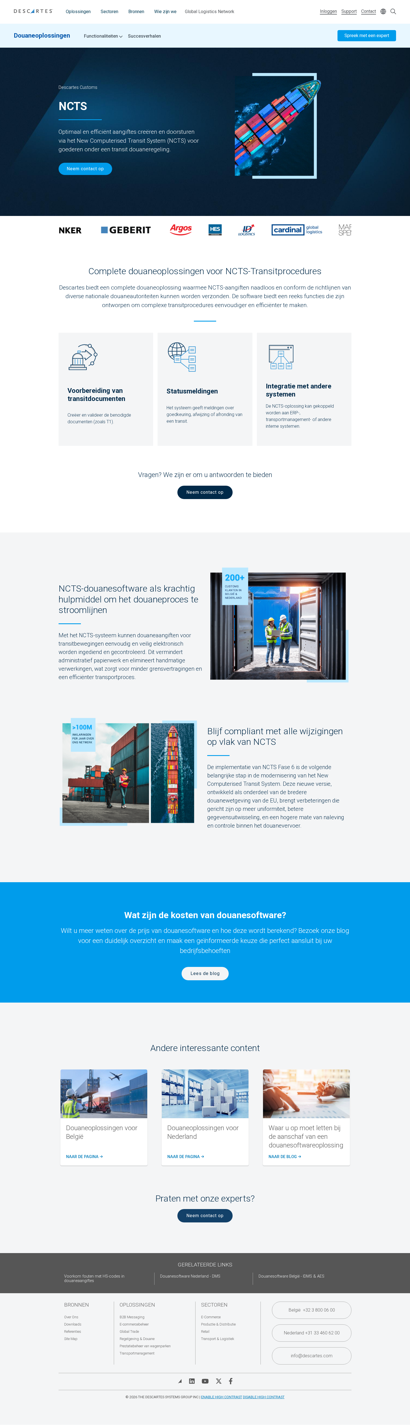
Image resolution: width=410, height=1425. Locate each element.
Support (349, 11)
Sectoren (109, 11)
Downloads (72, 1324)
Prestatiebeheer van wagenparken (145, 1346)
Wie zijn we (165, 11)
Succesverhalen (144, 36)
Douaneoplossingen (42, 35)
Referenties (72, 1331)
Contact (368, 11)
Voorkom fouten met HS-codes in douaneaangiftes (94, 1278)
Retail (205, 1331)
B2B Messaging (132, 1317)
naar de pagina (83, 1157)
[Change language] (383, 12)
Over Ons (71, 1317)
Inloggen (328, 11)
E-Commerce (211, 1317)
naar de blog (284, 1157)
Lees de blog (205, 973)
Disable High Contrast (263, 1397)
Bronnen (136, 11)
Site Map (71, 1339)
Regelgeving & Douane (137, 1339)
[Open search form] (393, 12)
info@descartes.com (311, 1355)
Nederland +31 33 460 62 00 (312, 1333)
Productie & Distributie (218, 1324)
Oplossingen (78, 11)
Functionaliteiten (101, 36)
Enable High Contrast (221, 1397)
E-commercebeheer (134, 1324)
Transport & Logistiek (217, 1339)
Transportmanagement (137, 1353)
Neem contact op (85, 168)
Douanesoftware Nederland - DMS (190, 1276)
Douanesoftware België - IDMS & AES (291, 1276)
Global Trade (129, 1331)
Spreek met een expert (366, 35)
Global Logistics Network (209, 11)
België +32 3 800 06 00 (312, 1310)
